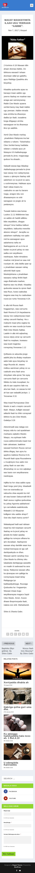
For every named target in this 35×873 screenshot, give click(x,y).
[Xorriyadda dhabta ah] (17, 671)
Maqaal (23, 30)
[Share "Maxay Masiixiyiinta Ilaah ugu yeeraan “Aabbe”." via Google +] (16, 634)
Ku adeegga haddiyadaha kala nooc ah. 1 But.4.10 (17, 736)
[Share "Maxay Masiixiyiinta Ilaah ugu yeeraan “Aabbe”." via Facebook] (8, 634)
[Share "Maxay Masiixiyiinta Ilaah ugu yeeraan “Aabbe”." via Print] (27, 634)
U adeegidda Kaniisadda (11, 763)
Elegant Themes (17, 865)
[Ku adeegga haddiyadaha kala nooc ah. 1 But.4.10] (17, 723)
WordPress (17, 867)
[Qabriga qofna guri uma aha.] (17, 696)
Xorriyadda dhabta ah (16, 682)
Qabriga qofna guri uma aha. (17, 708)
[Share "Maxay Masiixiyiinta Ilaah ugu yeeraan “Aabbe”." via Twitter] (12, 634)
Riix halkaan (8, 854)
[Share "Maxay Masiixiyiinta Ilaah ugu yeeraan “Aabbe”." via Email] (23, 634)
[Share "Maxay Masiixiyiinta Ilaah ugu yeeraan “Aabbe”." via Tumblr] (19, 634)
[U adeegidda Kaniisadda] (17, 751)
